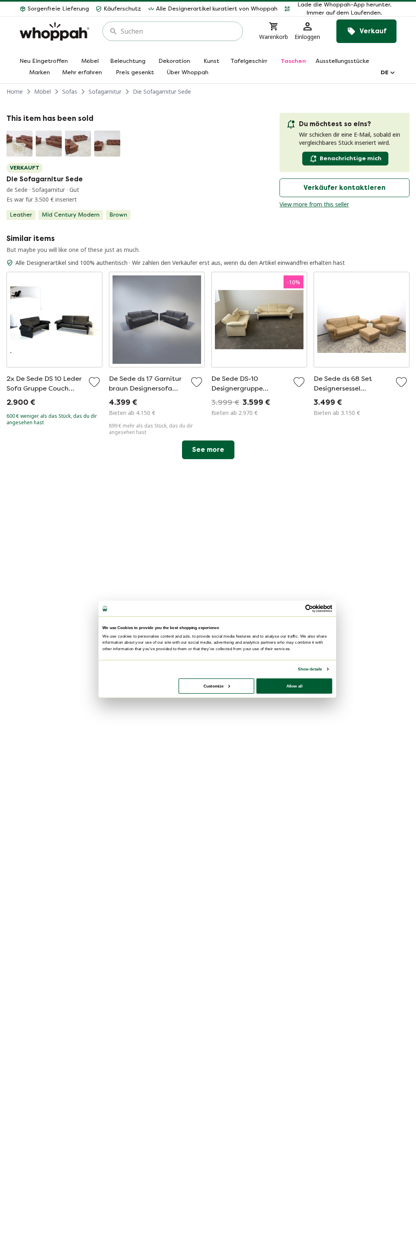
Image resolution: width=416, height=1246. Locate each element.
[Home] (54, 31)
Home (14, 91)
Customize (213, 685)
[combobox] (178, 31)
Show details (310, 669)
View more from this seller (314, 204)
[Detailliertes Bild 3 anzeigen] (78, 144)
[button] (340, 9)
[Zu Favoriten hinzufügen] (94, 382)
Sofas (69, 91)
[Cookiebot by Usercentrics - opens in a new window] (309, 608)
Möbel (42, 91)
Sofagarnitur (105, 91)
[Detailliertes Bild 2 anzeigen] (49, 144)
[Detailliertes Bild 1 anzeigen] (19, 144)
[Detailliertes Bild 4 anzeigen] (107, 144)
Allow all (294, 685)
